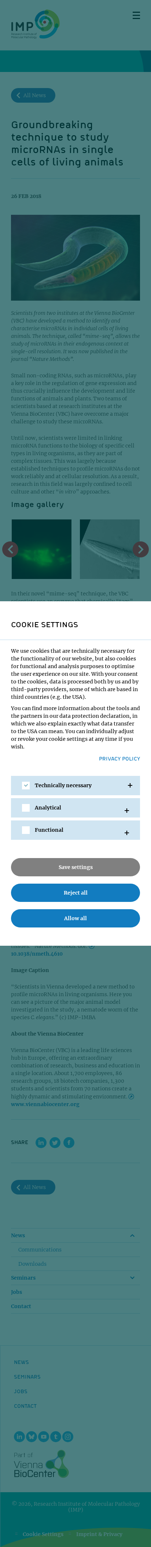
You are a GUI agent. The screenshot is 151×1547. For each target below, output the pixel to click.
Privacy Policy (119, 758)
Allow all (75, 918)
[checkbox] (26, 785)
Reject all (76, 892)
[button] (75, 785)
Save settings (76, 867)
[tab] (75, 785)
